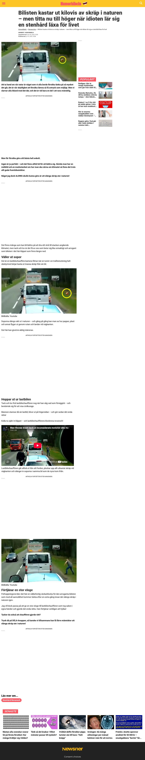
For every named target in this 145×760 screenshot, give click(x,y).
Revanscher (32, 29)
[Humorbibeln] (71, 3)
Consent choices (72, 756)
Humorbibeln (22, 29)
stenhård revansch (11, 700)
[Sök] (141, 4)
